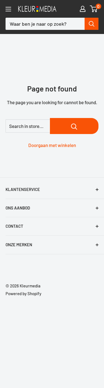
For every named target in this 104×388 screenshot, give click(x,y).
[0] (93, 9)
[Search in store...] (74, 126)
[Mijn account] (82, 9)
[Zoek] (91, 24)
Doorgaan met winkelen (52, 145)
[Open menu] (8, 9)
